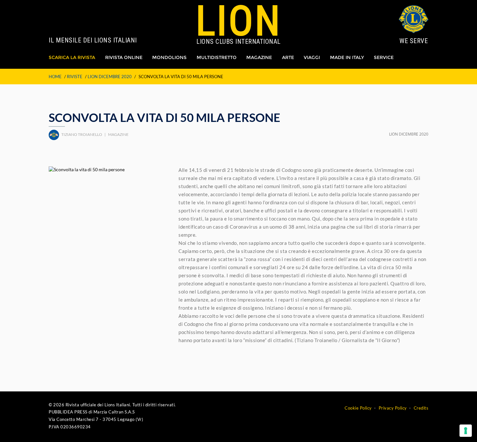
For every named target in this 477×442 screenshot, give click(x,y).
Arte (288, 57)
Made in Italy (347, 57)
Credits (421, 408)
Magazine (259, 57)
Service (384, 57)
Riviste (74, 76)
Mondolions (169, 57)
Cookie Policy (358, 408)
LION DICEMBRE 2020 (110, 76)
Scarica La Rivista (72, 57)
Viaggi (312, 57)
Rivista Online (123, 57)
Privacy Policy (393, 408)
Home (55, 76)
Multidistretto (217, 57)
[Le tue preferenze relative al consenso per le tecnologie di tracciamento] (465, 430)
